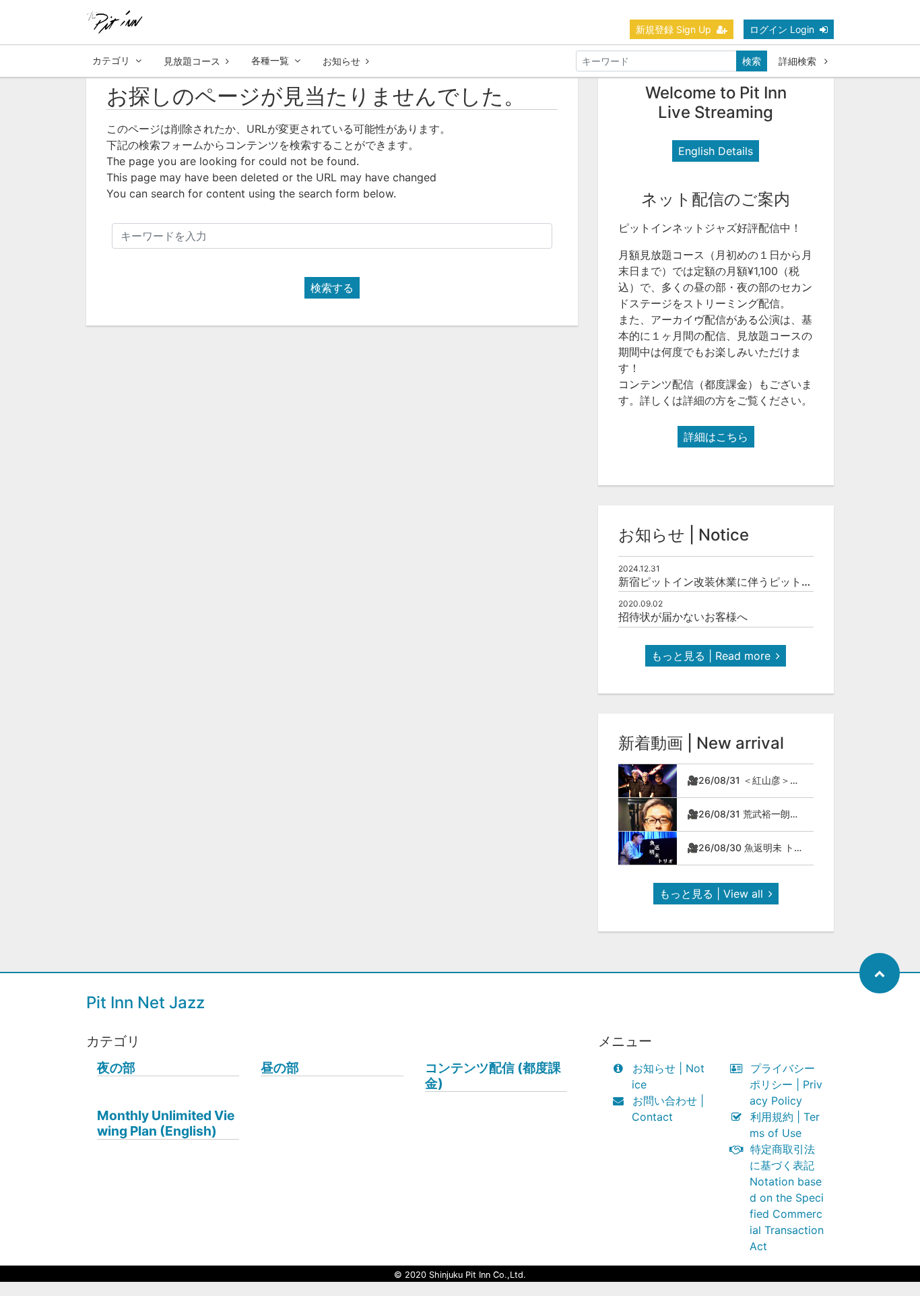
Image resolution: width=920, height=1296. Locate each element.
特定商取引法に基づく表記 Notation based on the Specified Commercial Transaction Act (787, 1197)
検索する (332, 288)
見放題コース (192, 61)
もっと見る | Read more (710, 655)
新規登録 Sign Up (673, 29)
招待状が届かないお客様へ (683, 616)
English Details (715, 151)
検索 (751, 61)
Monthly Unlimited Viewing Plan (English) (165, 1123)
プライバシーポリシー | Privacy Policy (786, 1084)
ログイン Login (782, 29)
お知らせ (341, 61)
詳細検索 (799, 61)
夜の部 (116, 1068)
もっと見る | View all (711, 893)
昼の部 (280, 1068)
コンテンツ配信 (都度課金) (493, 1075)
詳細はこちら (716, 436)
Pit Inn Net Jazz (145, 1002)
